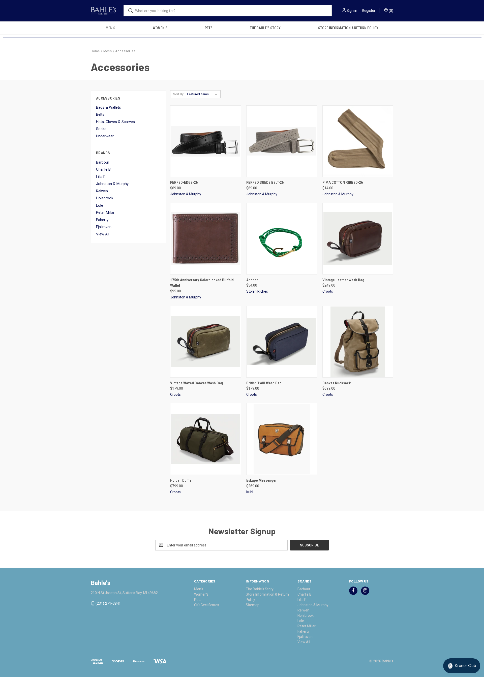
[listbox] (203, 94)
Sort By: (178, 94)
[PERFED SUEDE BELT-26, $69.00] (281, 141)
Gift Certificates (206, 605)
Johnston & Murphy (112, 183)
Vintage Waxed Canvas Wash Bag (196, 383)
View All (102, 234)
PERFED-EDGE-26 (184, 182)
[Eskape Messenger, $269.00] (281, 439)
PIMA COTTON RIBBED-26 (342, 182)
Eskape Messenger (261, 480)
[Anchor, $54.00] (281, 238)
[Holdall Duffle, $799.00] (205, 439)
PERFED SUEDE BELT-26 (265, 182)
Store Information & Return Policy (348, 28)
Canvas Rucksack (336, 383)
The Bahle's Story (265, 28)
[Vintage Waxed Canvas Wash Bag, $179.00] (205, 342)
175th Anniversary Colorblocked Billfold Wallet (202, 283)
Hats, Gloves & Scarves (115, 121)
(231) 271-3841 (108, 603)
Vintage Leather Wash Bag (343, 280)
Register (368, 11)
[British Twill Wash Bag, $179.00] (281, 342)
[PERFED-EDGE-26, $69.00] (205, 141)
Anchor (252, 280)
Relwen (102, 191)
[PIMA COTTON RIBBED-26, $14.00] (357, 141)
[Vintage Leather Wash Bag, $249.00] (357, 238)
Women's (160, 28)
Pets (209, 28)
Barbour (102, 162)
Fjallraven (103, 227)
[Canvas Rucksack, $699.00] (357, 342)
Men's (110, 28)
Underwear (105, 136)
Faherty (102, 220)
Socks (101, 129)
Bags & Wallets (108, 107)
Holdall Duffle (181, 480)
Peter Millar (105, 212)
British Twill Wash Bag (264, 383)
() (390, 11)
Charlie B (103, 169)
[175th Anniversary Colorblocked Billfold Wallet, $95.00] (205, 238)
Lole (99, 205)
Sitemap (252, 605)
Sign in (352, 11)
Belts (100, 114)
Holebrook (104, 198)
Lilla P (101, 176)
